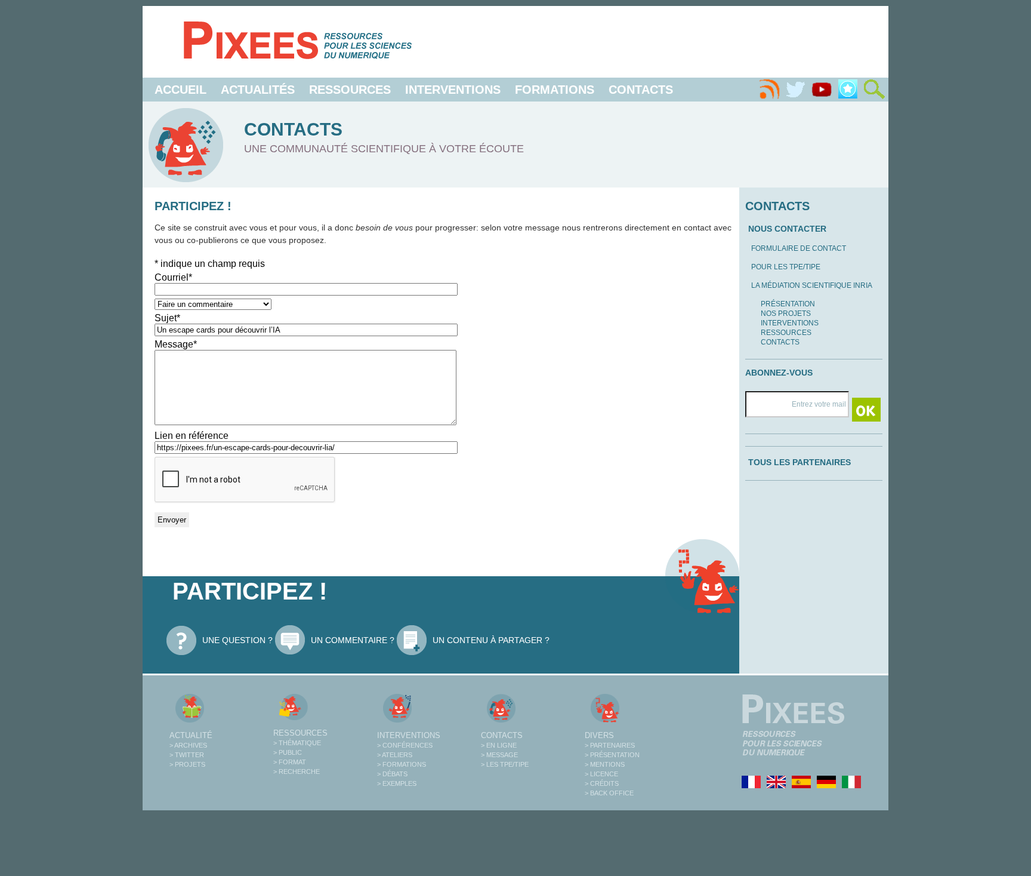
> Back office (609, 793)
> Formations (401, 764)
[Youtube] (822, 90)
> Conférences (405, 745)
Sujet (167, 318)
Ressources (350, 89)
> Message (499, 754)
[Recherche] (874, 90)
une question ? (237, 640)
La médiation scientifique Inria (811, 285)
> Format (289, 762)
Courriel (173, 277)
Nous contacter (787, 228)
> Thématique (297, 742)
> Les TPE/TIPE (505, 764)
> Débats (392, 773)
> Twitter (186, 754)
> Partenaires (610, 745)
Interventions (453, 89)
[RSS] (769, 90)
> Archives (188, 745)
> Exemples (396, 783)
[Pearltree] (848, 90)
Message (176, 344)
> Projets (187, 764)
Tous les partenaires (799, 462)
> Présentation (612, 754)
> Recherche (296, 771)
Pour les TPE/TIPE (785, 267)
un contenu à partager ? (491, 640)
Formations (554, 89)
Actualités (258, 89)
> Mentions (605, 764)
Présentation (788, 304)
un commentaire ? (352, 640)
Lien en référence (192, 436)
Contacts (641, 89)
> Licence (601, 773)
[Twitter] (795, 90)
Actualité (190, 735)
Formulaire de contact (798, 248)
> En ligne (499, 745)
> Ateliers (394, 754)
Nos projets (786, 313)
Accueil (180, 89)
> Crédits (602, 783)
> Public (287, 752)
